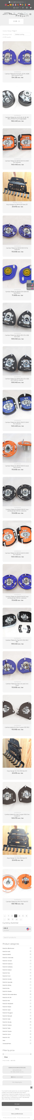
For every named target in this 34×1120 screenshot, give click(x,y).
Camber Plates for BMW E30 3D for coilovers (17, 248)
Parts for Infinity (7, 985)
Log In (17, 7)
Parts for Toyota (7, 1031)
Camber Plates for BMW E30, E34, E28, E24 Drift (17, 335)
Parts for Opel (6, 1009)
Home (5, 31)
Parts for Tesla (6, 1028)
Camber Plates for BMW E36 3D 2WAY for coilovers (17, 423)
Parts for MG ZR (7, 997)
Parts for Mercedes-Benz (10, 994)
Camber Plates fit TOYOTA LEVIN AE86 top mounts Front (17, 74)
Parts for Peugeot (8, 1013)
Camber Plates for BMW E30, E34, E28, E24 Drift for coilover (17, 379)
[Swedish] (23, 5)
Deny (17, 1109)
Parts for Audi (6, 951)
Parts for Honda (7, 979)
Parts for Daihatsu (8, 967)
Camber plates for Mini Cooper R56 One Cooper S (17, 815)
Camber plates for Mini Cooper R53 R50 (17, 727)
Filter (6, 1057)
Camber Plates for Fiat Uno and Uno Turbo (17, 684)
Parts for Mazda (7, 991)
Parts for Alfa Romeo (8, 948)
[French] (15, 5)
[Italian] (13, 5)
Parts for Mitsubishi (8, 1003)
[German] (8, 5)
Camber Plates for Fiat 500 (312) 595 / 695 (17, 640)
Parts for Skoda (7, 1022)
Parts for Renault (7, 1016)
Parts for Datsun (7, 970)
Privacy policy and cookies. (9, 1117)
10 (8, 919)
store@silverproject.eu (17, 2)
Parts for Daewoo (8, 963)
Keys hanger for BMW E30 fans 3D (17, 204)
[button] (31, 1087)
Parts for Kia (6, 988)
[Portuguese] (18, 5)
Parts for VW (6, 1037)
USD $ (29, 285)
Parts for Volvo (7, 1034)
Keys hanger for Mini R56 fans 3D (17, 858)
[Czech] (20, 5)
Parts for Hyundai (7, 982)
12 (16, 919)
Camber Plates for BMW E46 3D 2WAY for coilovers (17, 553)
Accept (17, 1104)
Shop (9, 31)
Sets (4, 1040)
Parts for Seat (6, 1019)
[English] (6, 5)
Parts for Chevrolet (8, 957)
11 (12, 919)
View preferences (17, 1114)
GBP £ (29, 288)
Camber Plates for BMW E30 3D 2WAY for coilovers (17, 161)
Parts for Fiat (6, 973)
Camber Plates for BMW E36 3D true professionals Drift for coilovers (17, 510)
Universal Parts (7, 1043)
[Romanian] (25, 5)
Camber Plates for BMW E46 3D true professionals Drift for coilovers (17, 597)
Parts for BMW (7, 954)
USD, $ (6, 928)
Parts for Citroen (7, 960)
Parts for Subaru (7, 1025)
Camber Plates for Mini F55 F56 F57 (17, 901)
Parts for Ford (6, 976)
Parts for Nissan (7, 1006)
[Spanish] (11, 5)
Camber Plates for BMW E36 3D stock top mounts (17, 466)
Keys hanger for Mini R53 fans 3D (17, 771)
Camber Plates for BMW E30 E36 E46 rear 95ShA (17, 292)
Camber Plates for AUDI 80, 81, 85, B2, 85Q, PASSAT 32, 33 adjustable (17, 118)
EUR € (29, 282)
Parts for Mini (6, 1000)
